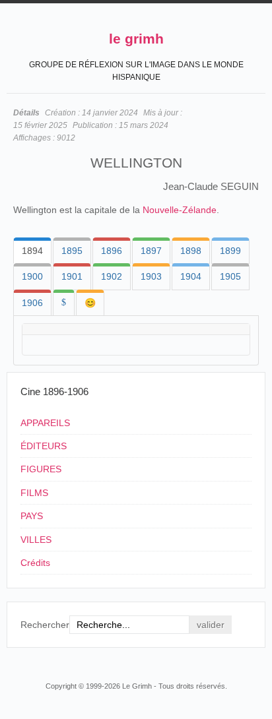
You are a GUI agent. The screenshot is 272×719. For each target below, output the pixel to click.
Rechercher (44, 624)
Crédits (35, 562)
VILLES (35, 539)
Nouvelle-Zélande (180, 209)
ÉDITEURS (43, 446)
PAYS (31, 516)
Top (257, 661)
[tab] (32, 250)
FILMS (34, 492)
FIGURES (40, 469)
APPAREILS (45, 423)
